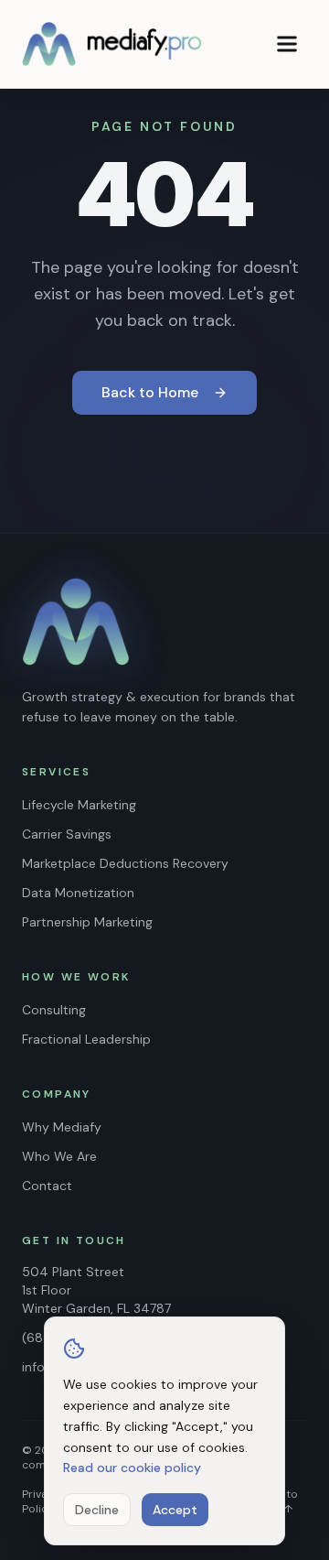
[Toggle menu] (287, 44)
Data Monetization (78, 892)
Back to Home (149, 392)
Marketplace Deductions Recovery (125, 863)
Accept (175, 1509)
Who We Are (59, 1156)
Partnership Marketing (87, 922)
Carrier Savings (66, 834)
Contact (47, 1185)
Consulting (54, 1010)
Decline (97, 1509)
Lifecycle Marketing (79, 804)
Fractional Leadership (86, 1039)
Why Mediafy (61, 1127)
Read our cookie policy (132, 1467)
